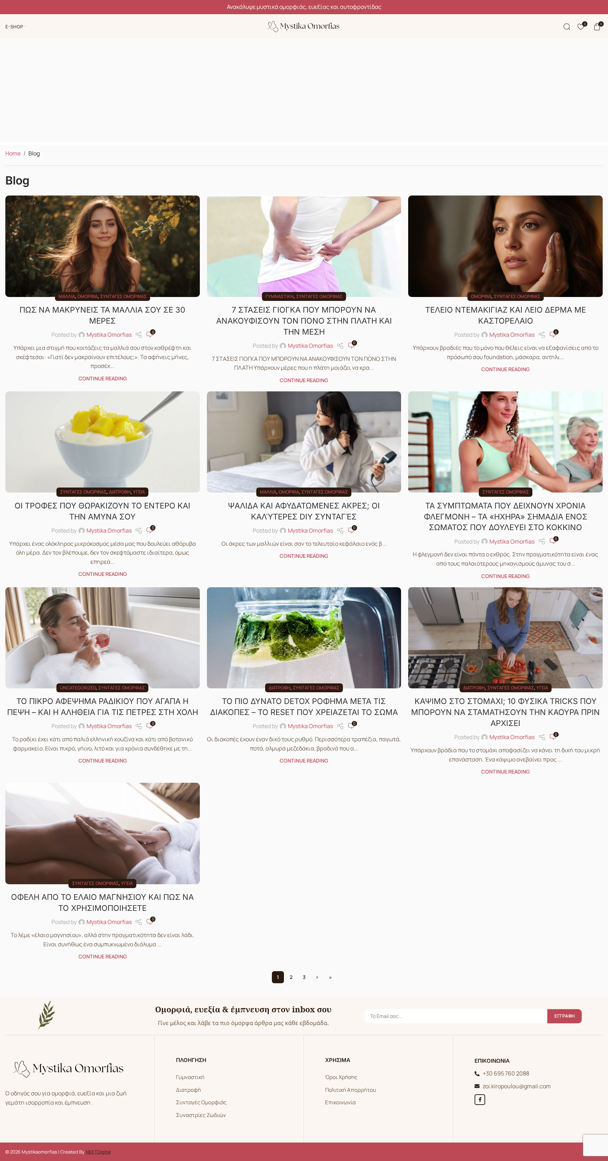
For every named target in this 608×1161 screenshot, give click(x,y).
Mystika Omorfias (109, 335)
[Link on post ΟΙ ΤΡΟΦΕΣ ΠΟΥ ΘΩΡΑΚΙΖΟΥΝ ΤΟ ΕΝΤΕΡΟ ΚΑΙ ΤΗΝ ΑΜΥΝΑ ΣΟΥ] (102, 442)
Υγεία (139, 492)
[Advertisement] (304, 92)
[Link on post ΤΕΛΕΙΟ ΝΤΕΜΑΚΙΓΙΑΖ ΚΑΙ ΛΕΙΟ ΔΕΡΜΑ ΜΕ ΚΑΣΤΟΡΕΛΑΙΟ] (505, 246)
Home (13, 153)
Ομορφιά (87, 296)
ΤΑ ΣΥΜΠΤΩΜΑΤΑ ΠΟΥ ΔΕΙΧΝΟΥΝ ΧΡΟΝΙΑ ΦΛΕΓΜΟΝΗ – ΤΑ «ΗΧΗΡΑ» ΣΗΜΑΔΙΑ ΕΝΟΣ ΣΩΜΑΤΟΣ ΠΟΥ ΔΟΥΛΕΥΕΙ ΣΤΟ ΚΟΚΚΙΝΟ (505, 516)
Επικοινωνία (340, 1102)
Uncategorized (78, 687)
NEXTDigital (98, 1152)
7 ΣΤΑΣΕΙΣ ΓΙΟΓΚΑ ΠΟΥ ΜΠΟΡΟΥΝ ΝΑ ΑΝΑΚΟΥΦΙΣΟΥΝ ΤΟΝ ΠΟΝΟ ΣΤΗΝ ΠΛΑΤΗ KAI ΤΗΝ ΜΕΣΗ (304, 320)
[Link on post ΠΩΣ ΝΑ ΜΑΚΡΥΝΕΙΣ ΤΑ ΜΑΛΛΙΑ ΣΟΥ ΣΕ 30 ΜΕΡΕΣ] (102, 246)
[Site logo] (304, 26)
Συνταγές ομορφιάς (123, 296)
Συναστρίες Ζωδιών (201, 1115)
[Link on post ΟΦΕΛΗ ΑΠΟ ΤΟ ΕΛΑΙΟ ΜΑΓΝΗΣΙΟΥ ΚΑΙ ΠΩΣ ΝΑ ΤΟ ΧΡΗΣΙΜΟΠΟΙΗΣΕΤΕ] (102, 833)
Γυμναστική (279, 296)
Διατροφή (120, 492)
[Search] (567, 27)
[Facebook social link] (480, 1099)
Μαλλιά (67, 296)
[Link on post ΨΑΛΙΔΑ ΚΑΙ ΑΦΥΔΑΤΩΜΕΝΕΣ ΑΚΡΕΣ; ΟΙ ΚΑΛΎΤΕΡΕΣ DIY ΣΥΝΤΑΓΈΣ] (304, 442)
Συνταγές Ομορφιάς (201, 1102)
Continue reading (102, 378)
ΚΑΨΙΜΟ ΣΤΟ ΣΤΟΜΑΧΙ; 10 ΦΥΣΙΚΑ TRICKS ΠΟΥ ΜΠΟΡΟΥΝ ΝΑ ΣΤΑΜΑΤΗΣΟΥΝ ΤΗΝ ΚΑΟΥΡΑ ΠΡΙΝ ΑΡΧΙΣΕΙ (505, 712)
